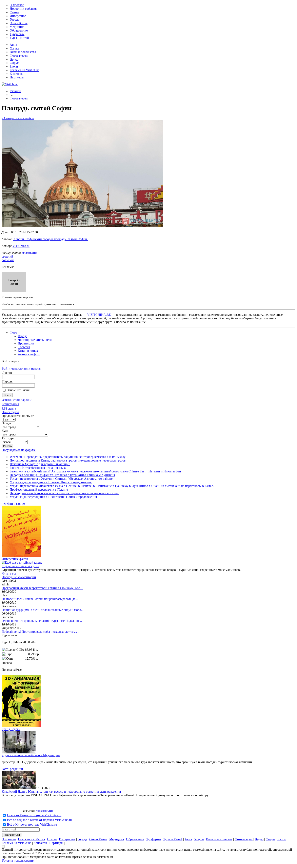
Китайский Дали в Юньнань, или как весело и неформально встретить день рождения (61, 791)
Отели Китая (18, 23)
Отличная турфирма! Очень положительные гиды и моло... (42, 610)
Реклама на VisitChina (24, 70)
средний (7, 256)
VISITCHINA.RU (99, 314)
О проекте (17, 5)
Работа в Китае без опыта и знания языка (38, 467)
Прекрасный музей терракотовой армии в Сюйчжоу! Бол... (42, 588)
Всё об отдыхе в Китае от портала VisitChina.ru (39, 820)
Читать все (9, 573)
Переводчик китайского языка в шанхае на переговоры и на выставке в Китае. (64, 493)
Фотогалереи (19, 55)
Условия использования (18, 860)
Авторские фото (29, 354)
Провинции (26, 343)
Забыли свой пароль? (17, 399)
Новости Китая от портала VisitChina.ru (34, 815)
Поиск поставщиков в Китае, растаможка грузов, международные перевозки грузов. (68, 460)
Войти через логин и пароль (21, 368)
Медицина (17, 27)
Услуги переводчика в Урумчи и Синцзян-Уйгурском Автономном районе (61, 478)
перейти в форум (13, 503)
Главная (15, 91)
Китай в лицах (28, 350)
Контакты (16, 73)
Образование (19, 30)
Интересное (18, 16)
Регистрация (10, 404)
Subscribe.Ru (44, 810)
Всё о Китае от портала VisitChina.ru (32, 824)
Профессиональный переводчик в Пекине (39, 489)
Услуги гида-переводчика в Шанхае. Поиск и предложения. (51, 482)
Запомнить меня (18, 390)
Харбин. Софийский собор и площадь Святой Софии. (50, 239)
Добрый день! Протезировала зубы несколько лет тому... (40, 631)
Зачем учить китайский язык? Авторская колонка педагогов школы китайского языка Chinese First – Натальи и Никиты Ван (95, 471)
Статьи (14, 12)
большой (8, 260)
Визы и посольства (23, 52)
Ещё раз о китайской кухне (20, 566)
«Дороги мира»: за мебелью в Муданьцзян (31, 755)
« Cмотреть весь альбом (18, 118)
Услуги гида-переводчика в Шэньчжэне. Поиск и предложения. (54, 497)
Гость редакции (12, 769)
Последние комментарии (19, 577)
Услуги (14, 48)
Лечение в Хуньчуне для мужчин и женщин (40, 464)
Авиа (13, 44)
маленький (29, 253)
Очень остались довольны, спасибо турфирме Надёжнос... (42, 620)
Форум (14, 62)
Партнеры (17, 77)
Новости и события (23, 8)
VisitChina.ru (21, 246)
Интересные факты (15, 559)
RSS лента (9, 408)
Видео (14, 59)
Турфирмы (17, 34)
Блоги (14, 66)
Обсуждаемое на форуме (19, 450)
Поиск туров (10, 412)
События (24, 347)
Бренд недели (11, 729)
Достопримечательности (35, 339)
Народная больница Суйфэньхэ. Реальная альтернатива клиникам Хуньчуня (62, 475)
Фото (13, 332)
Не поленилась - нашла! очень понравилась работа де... (40, 599)
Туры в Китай (19, 37)
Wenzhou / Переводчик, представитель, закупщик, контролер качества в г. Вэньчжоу (67, 456)
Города (14, 19)
